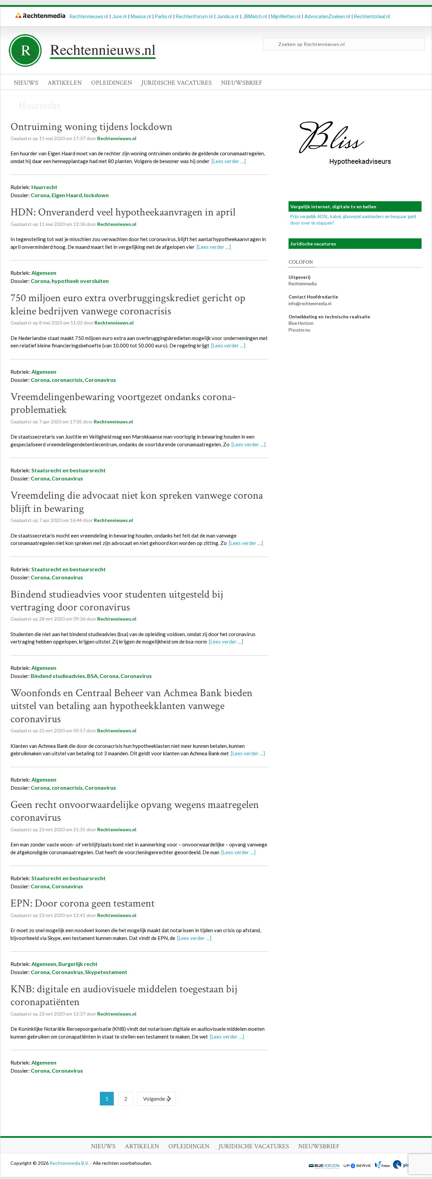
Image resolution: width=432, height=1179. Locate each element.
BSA (92, 676)
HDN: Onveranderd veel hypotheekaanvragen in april (123, 212)
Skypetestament (106, 972)
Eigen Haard (67, 195)
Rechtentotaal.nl (372, 17)
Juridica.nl (228, 17)
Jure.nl (119, 17)
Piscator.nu (299, 330)
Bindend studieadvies (58, 676)
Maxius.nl (141, 17)
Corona (40, 195)
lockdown (96, 195)
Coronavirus (100, 379)
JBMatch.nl (255, 17)
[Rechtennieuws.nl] (82, 65)
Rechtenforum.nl (194, 17)
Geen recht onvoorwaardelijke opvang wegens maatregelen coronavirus (134, 811)
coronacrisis (67, 379)
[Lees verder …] (229, 161)
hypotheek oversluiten (80, 281)
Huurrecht (44, 187)
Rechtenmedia (303, 283)
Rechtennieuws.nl (89, 17)
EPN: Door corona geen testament (82, 903)
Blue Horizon (301, 323)
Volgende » (156, 1098)
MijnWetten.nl (285, 17)
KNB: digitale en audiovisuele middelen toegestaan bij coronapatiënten (123, 995)
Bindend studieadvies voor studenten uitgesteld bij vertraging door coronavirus (116, 600)
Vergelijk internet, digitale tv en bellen (333, 206)
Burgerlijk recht (78, 964)
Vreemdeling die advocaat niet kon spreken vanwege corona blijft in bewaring (136, 502)
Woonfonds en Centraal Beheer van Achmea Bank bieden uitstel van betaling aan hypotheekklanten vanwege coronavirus (131, 706)
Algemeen (43, 272)
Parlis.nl (163, 17)
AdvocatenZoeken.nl (327, 17)
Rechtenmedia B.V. (70, 1163)
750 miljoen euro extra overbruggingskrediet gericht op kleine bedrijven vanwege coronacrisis (127, 304)
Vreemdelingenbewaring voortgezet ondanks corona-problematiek (123, 403)
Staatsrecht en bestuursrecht (68, 470)
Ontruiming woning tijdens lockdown (91, 127)
